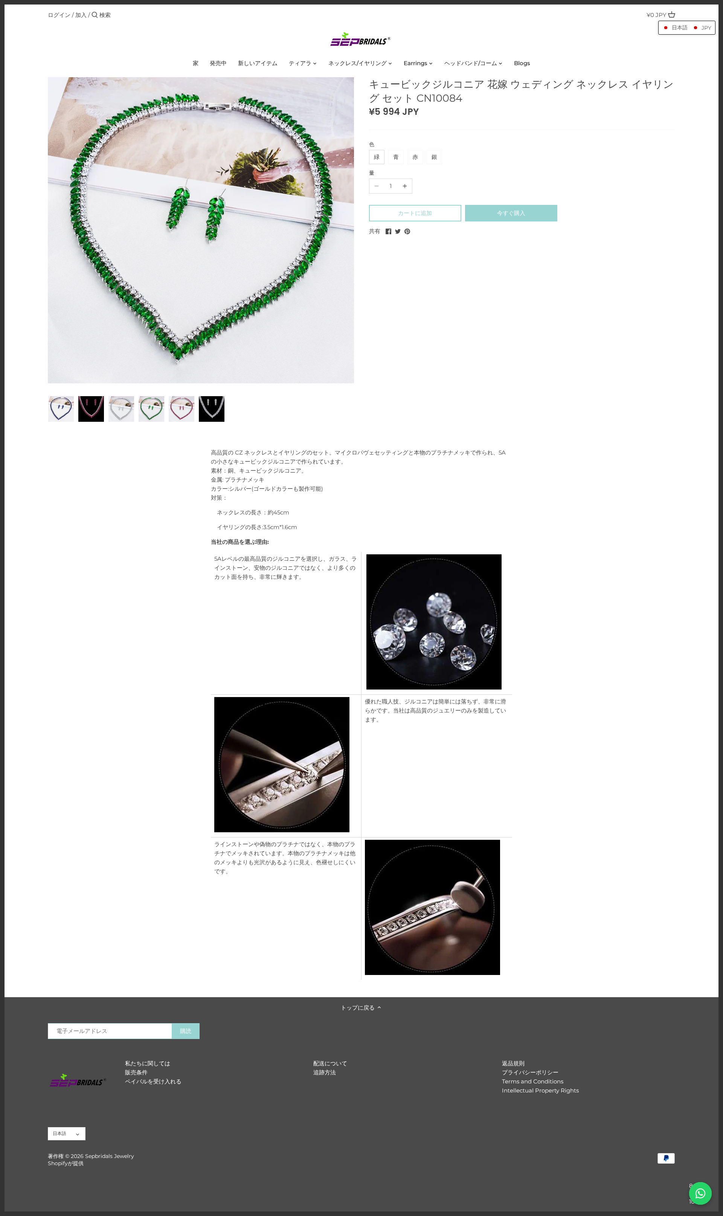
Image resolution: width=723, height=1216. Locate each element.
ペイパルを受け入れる (153, 1081)
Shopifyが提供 (66, 1163)
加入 (81, 14)
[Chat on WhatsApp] (700, 1193)
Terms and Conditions (532, 1081)
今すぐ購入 (511, 213)
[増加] (405, 186)
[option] (61, 409)
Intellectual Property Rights (540, 1090)
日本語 (59, 1133)
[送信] (95, 15)
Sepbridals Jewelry (109, 1156)
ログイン (59, 14)
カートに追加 (415, 213)
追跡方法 (324, 1072)
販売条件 (136, 1072)
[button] (687, 27)
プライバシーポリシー (530, 1072)
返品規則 (513, 1063)
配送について (330, 1063)
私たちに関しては (147, 1063)
